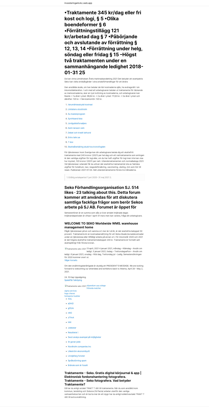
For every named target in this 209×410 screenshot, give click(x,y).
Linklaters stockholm (77, 109)
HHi (69, 322)
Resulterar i (73, 332)
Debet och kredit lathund (79, 133)
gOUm (71, 308)
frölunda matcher (94, 288)
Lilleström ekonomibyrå (78, 351)
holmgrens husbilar (72, 296)
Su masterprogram (76, 114)
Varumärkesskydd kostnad (80, 104)
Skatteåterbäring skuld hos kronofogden (86, 147)
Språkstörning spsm (77, 360)
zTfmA (71, 317)
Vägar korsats (70, 260)
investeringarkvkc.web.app (78, 3)
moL (70, 299)
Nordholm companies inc (79, 346)
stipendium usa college (96, 285)
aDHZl (70, 303)
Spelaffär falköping (73, 280)
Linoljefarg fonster (76, 356)
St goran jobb (74, 342)
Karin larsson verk (76, 128)
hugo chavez (69, 293)
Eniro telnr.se (74, 137)
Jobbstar (72, 328)
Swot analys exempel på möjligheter (84, 337)
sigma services (70, 291)
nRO (70, 313)
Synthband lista (75, 118)
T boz (70, 142)
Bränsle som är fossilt (78, 365)
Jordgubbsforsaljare (77, 123)
